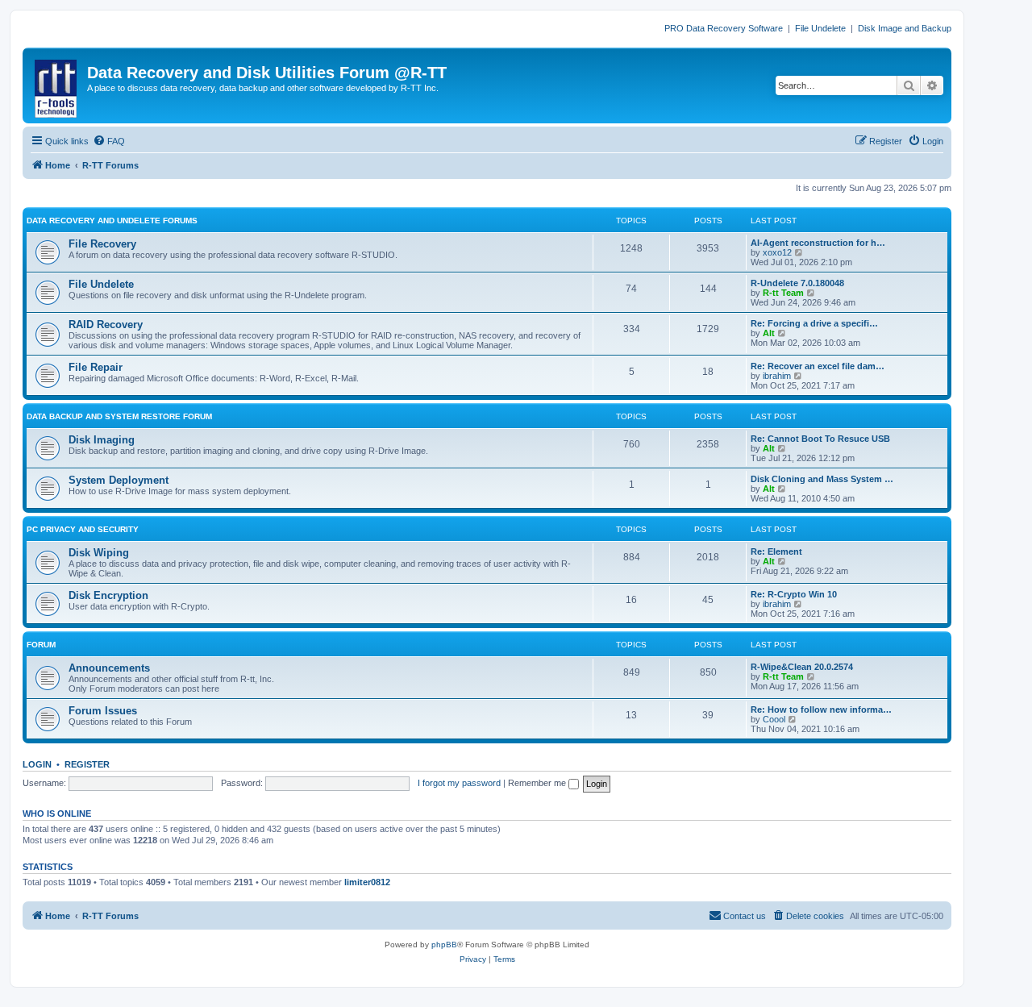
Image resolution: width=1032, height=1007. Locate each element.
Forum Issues (103, 711)
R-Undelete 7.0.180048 (797, 283)
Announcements (109, 668)
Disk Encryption (108, 595)
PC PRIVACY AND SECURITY (83, 529)
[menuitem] (109, 141)
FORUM (41, 644)
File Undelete (820, 28)
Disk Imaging (102, 440)
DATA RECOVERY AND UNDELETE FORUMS (112, 220)
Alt (769, 333)
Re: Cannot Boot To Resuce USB (820, 438)
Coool (774, 719)
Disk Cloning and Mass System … (822, 479)
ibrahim (777, 376)
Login (37, 764)
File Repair (96, 367)
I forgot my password (459, 783)
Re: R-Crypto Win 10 (794, 594)
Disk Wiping (99, 553)
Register (87, 764)
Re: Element (776, 551)
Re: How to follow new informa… (821, 709)
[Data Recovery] (57, 85)
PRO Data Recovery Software (723, 28)
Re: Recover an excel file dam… (817, 366)
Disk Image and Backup (904, 28)
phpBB (444, 944)
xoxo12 (777, 252)
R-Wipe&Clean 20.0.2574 (802, 667)
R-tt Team (783, 293)
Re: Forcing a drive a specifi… (814, 323)
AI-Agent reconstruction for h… (818, 243)
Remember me (538, 783)
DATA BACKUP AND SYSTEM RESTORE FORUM (119, 416)
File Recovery (102, 244)
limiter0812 (367, 882)
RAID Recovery (106, 324)
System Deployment (119, 480)
